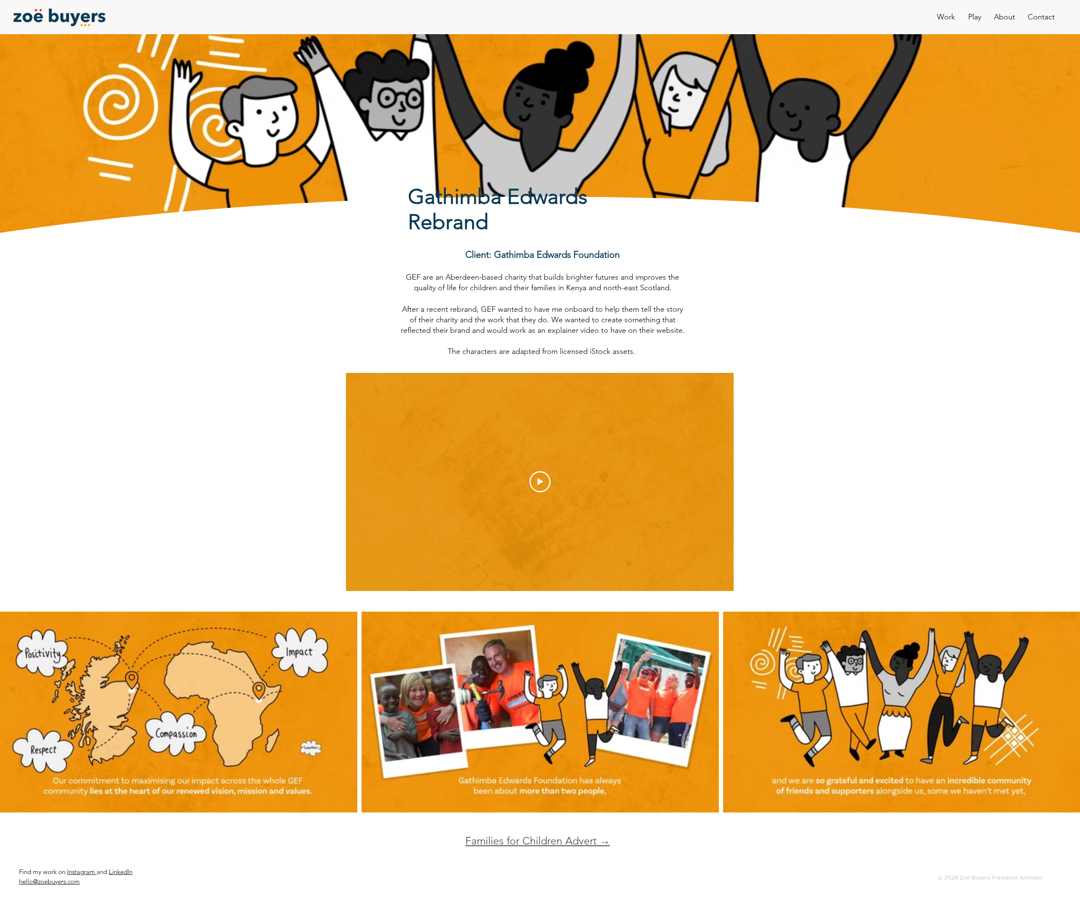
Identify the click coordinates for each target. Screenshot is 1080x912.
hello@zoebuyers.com (49, 881)
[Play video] (540, 481)
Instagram (82, 872)
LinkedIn (120, 872)
